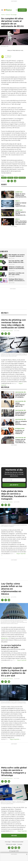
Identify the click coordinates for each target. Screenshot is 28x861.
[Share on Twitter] (12, 181)
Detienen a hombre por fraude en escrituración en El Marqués (16, 268)
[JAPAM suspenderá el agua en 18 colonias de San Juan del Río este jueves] (7, 403)
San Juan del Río (20, 392)
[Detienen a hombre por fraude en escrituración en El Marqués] (3, 268)
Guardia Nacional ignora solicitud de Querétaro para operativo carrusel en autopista (20, 416)
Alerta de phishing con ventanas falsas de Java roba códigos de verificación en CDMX (13, 324)
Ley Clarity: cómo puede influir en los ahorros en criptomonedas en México (11, 588)
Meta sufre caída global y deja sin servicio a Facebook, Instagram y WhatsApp (14, 771)
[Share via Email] (15, 181)
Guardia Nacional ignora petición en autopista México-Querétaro (20, 397)
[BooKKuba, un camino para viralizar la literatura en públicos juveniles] (7, 431)
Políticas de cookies (11, 844)
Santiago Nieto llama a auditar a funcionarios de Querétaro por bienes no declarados (17, 281)
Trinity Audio (15, 50)
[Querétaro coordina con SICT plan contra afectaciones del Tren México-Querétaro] (3, 274)
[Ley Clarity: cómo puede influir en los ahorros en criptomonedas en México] (14, 611)
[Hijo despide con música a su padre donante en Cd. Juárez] (3, 256)
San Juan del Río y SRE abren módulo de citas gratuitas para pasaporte (16, 262)
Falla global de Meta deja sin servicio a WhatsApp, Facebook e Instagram (14, 495)
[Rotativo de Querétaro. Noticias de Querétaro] (10, 10)
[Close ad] (26, 854)
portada (10, 177)
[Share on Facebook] (8, 181)
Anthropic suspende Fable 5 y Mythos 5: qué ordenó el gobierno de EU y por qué (14, 672)
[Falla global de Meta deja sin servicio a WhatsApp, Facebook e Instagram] (14, 515)
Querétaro (18, 192)
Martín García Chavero (8, 330)
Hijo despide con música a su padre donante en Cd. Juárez (17, 256)
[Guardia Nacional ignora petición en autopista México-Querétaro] (7, 394)
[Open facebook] (9, 848)
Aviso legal (7, 841)
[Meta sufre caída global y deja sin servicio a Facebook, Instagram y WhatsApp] (14, 792)
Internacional (20, 428)
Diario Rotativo (6, 597)
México (17, 201)
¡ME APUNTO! (14, 485)
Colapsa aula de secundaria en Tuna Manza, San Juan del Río (20, 442)
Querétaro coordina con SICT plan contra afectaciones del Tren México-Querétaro (16, 275)
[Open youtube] (19, 848)
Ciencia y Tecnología (11, 14)
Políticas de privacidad (17, 841)
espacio (4, 177)
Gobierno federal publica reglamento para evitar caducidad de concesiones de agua (20, 206)
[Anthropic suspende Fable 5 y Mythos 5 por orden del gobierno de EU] (14, 692)
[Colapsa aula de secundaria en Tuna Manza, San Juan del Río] (7, 440)
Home (3, 14)
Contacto (19, 844)
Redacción (9, 55)
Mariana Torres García (7, 501)
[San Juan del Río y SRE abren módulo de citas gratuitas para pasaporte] (3, 262)
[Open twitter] (12, 848)
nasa (16, 177)
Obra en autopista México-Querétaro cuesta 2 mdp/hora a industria (21, 424)
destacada (22, 177)
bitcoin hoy (4, 638)
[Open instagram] (15, 848)
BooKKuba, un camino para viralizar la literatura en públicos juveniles (19, 434)
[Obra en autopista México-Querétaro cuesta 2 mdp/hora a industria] (7, 422)
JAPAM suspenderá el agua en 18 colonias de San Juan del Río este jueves (20, 406)
